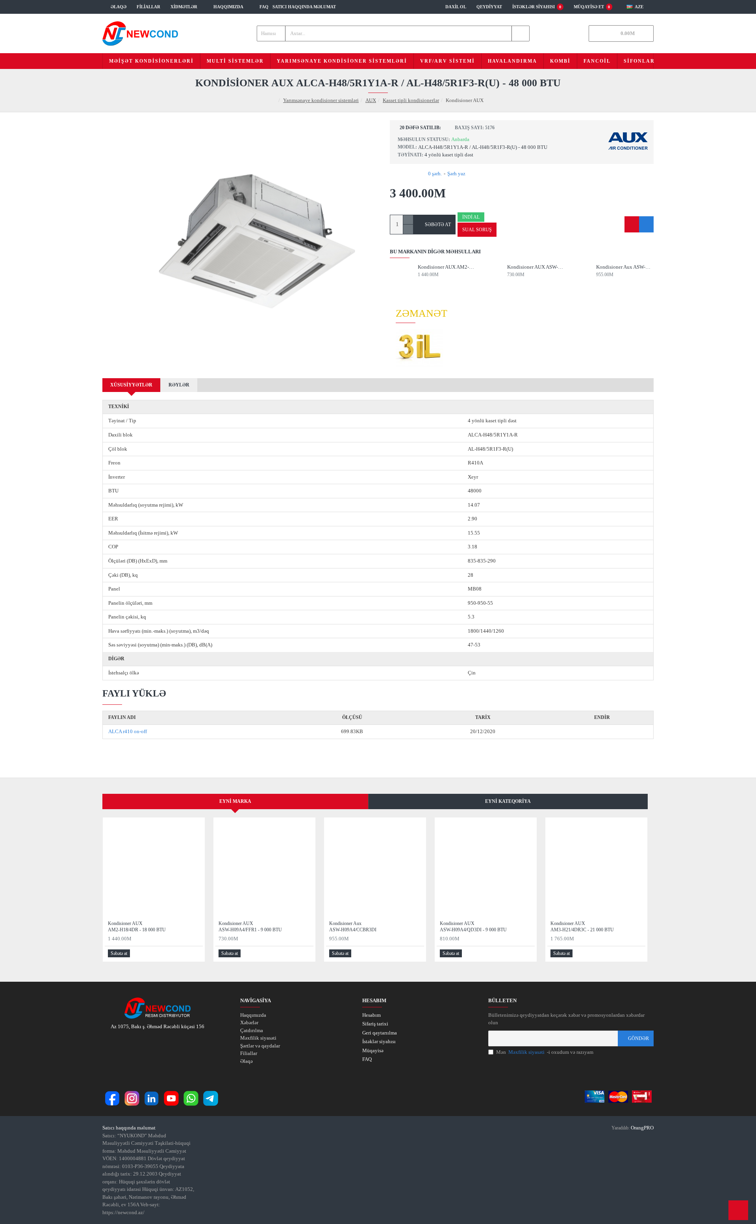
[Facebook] (112, 1098)
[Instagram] (132, 1098)
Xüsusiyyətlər (131, 385)
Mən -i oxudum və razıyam (544, 1052)
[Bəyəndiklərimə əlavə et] (631, 224)
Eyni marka (235, 801)
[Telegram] (211, 1098)
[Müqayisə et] (646, 224)
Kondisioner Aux (625, 267)
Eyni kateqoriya (508, 801)
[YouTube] (171, 1098)
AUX (370, 100)
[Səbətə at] (421, 282)
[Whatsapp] (191, 1098)
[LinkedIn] (151, 1098)
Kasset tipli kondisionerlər (411, 100)
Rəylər (179, 385)
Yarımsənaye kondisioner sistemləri (321, 100)
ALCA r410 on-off (127, 731)
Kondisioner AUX (446, 267)
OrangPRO (642, 1128)
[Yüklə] (602, 732)
